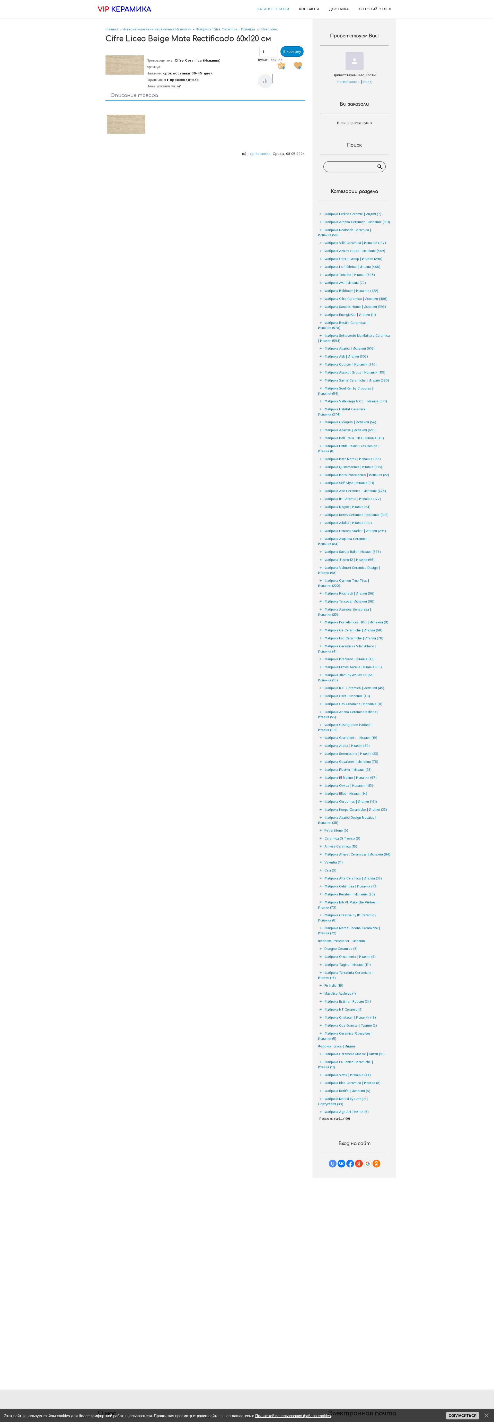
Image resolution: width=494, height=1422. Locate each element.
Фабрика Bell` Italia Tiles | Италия (354, 438)
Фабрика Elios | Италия (345, 793)
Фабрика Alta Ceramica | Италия (353, 878)
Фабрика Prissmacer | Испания (342, 941)
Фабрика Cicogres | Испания (350, 422)
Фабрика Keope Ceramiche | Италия (355, 809)
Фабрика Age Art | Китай (346, 1112)
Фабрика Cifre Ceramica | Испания (355, 299)
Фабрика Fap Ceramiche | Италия (353, 638)
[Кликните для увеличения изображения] (124, 65)
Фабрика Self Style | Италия (349, 483)
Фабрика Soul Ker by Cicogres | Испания (345, 391)
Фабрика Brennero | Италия (349, 659)
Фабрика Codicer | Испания (350, 364)
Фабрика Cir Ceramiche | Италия (353, 630)
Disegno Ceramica (341, 948)
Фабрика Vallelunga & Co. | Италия (355, 401)
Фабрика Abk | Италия (346, 356)
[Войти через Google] (368, 1163)
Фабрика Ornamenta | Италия (350, 956)
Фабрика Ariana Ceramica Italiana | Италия (348, 715)
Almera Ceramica (340, 846)
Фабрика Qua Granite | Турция (350, 1025)
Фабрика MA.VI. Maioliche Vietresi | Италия (348, 905)
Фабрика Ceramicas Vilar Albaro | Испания (347, 649)
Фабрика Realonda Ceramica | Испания (344, 233)
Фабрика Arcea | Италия (347, 745)
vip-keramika (260, 153)
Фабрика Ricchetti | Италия (349, 593)
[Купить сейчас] (281, 66)
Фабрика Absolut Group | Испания (354, 372)
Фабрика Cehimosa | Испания (350, 886)
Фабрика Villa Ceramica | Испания (355, 243)
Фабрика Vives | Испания (347, 1075)
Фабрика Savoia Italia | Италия (352, 551)
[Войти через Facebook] (350, 1163)
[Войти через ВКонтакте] (341, 1163)
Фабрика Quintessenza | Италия (353, 467)
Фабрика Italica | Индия (336, 1046)
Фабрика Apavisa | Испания (350, 430)
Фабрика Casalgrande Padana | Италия (345, 728)
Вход (367, 81)
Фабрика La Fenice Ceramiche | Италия (345, 1065)
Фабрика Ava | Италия (345, 283)
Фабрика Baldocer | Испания (351, 291)
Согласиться (463, 1415)
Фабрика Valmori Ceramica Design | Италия (349, 570)
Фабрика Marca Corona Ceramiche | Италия (349, 931)
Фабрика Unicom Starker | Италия (355, 531)
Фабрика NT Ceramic (343, 1009)
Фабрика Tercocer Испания (349, 601)
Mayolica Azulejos (340, 993)
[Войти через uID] (333, 1163)
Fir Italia (333, 985)
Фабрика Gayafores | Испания (351, 761)
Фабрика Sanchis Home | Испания (355, 306)
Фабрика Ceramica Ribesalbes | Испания (345, 1036)
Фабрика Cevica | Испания (348, 785)
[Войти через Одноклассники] (376, 1163)
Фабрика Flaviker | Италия (348, 769)
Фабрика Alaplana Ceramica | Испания (343, 542)
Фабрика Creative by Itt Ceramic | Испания (347, 918)
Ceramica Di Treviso (342, 838)
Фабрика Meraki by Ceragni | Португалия (343, 1102)
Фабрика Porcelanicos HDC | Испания (356, 622)
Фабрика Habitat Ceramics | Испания (342, 412)
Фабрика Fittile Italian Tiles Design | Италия (348, 449)
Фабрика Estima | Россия (347, 1001)
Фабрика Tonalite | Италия (349, 275)
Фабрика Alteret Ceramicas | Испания (357, 854)
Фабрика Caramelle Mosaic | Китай (354, 1054)
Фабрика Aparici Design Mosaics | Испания (347, 820)
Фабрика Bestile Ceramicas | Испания (343, 325)
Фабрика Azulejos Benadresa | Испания (344, 612)
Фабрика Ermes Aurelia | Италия (353, 667)
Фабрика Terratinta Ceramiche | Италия (345, 975)
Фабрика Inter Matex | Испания (352, 459)
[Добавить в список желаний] (298, 66)
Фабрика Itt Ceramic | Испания (352, 499)
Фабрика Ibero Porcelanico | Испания (356, 475)
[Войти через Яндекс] (359, 1163)
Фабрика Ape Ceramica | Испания (355, 491)
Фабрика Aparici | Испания (349, 348)
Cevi (330, 870)
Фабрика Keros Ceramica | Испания (356, 515)
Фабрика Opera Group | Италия (353, 259)
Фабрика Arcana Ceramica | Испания (357, 222)
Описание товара (134, 95)
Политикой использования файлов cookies (293, 1415)
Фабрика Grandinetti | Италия (350, 737)
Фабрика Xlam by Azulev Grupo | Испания (346, 678)
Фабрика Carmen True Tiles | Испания (343, 583)
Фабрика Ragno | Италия (347, 507)
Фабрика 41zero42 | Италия (349, 559)
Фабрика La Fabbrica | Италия (352, 267)
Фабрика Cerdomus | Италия (350, 801)
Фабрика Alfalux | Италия (348, 523)
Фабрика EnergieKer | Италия (350, 314)
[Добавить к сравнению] (265, 81)
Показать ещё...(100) (334, 1119)
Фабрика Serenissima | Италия (351, 753)
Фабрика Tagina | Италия (347, 964)
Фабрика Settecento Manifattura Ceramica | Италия (354, 338)
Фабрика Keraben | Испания (349, 894)
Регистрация (348, 81)
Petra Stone (336, 830)
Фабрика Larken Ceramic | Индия (352, 214)
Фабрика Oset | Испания (347, 696)
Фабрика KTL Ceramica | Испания (354, 688)
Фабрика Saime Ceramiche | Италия (356, 380)
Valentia (333, 862)
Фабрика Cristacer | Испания (350, 1017)
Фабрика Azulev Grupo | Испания (354, 251)
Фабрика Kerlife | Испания (347, 1091)
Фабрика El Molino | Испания (350, 777)
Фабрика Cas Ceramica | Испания (353, 704)
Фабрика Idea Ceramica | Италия (352, 1083)
